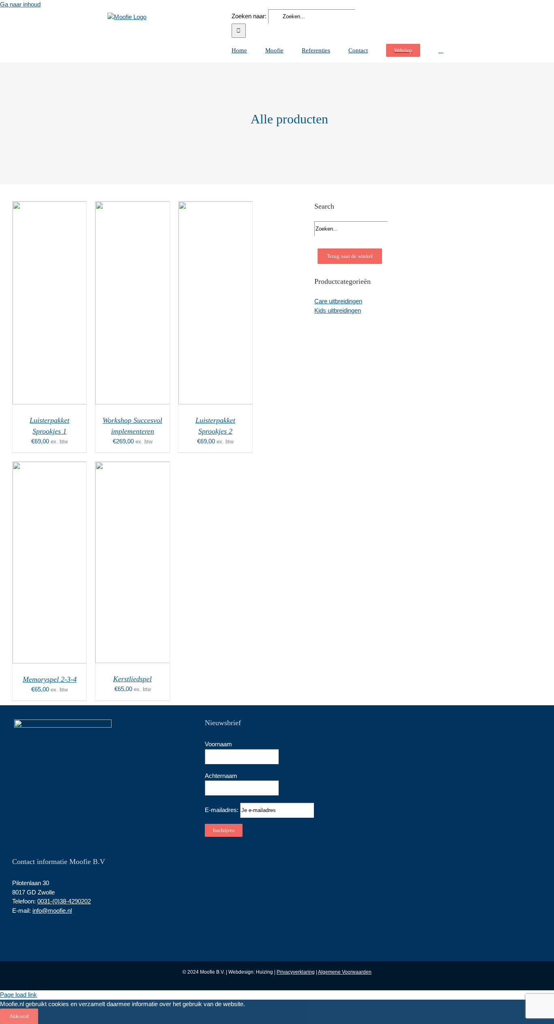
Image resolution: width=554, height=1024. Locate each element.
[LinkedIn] (25, 932)
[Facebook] (14, 932)
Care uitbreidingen (338, 301)
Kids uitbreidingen (337, 310)
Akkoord (19, 1016)
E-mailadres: (222, 809)
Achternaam (221, 775)
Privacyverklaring (296, 972)
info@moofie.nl (52, 910)
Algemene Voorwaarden (344, 972)
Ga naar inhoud (20, 4)
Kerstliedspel (132, 679)
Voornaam (218, 744)
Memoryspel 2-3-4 (50, 679)
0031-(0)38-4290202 (64, 901)
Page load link (18, 994)
